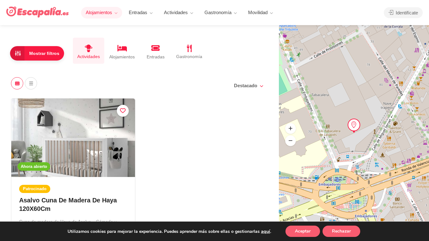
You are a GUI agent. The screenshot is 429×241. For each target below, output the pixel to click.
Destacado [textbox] (245, 85)
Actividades (176, 12)
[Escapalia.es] (37, 11)
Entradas (138, 12)
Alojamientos (99, 12)
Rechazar (341, 231)
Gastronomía (217, 12)
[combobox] (248, 85)
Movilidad (258, 12)
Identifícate (406, 12)
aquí (265, 231)
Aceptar (303, 231)
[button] (290, 141)
